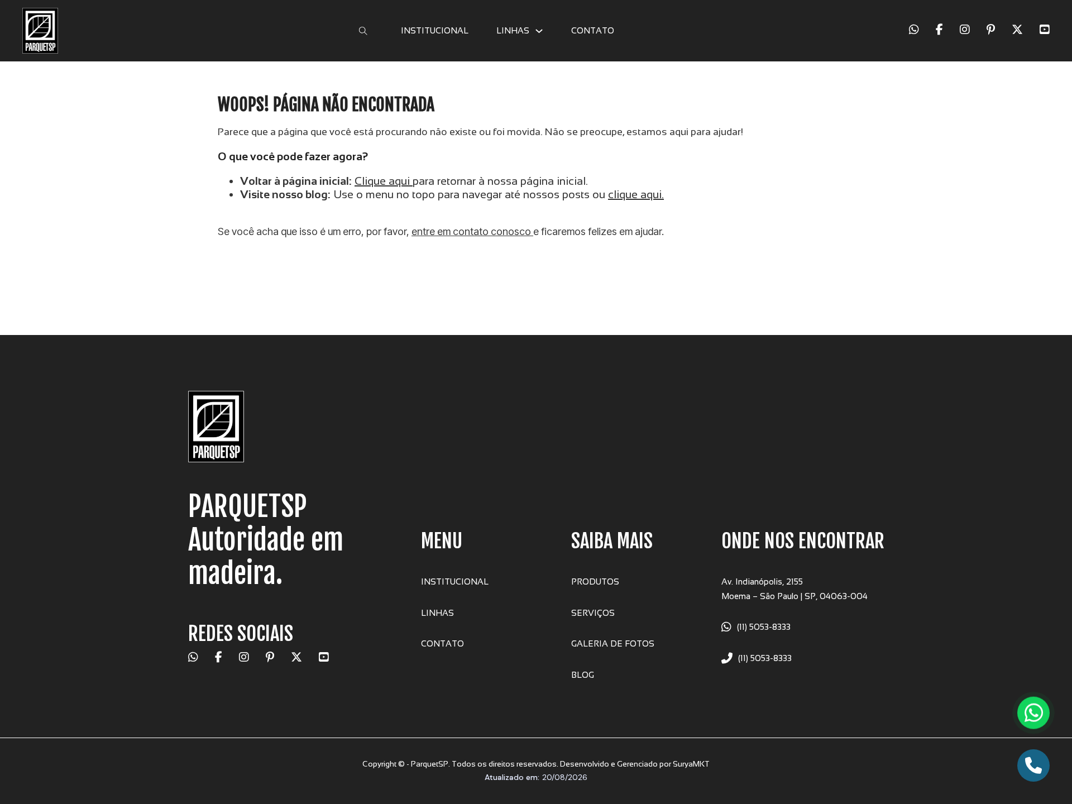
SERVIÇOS (593, 613)
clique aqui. (636, 194)
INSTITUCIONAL (434, 30)
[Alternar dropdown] (539, 31)
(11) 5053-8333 (764, 626)
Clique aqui (382, 181)
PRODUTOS (595, 581)
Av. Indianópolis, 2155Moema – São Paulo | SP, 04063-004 (794, 589)
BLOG (582, 674)
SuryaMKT (691, 763)
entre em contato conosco (472, 231)
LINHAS (512, 30)
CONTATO (592, 30)
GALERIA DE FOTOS (612, 643)
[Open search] (363, 31)
